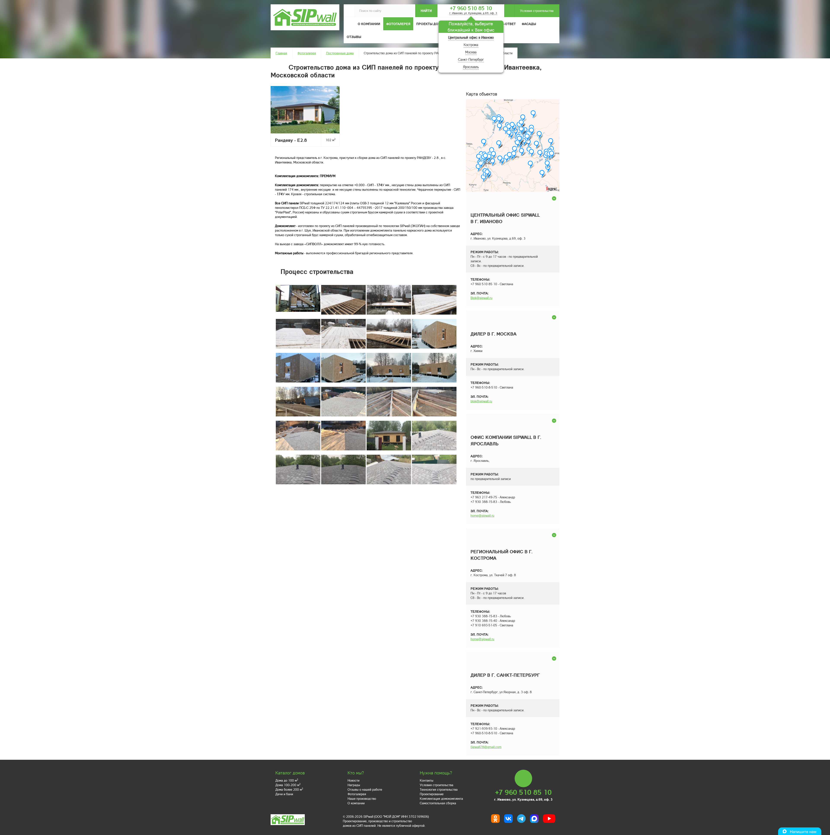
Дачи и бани (284, 794)
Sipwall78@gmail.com (486, 747)
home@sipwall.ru (482, 515)
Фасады (529, 24)
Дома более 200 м (289, 789)
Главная (281, 53)
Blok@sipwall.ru (481, 298)
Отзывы (354, 37)
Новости (353, 780)
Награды (354, 785)
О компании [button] (369, 24)
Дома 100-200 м (287, 785)
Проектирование (432, 794)
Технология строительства (439, 789)
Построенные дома (340, 53)
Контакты (426, 780)
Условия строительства (537, 11)
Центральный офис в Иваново (471, 37)
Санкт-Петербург (471, 59)
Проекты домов (431, 24)
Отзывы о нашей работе (365, 789)
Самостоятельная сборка (438, 803)
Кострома (471, 45)
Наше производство (362, 798)
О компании (356, 803)
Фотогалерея (398, 24)
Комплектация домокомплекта (441, 798)
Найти (426, 11)
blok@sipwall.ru (481, 401)
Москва (471, 52)
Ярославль (471, 67)
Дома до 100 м (286, 780)
